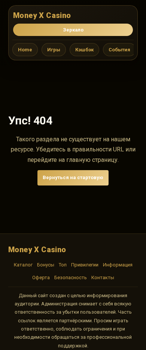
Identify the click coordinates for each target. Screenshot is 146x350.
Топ (63, 265)
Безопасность (70, 277)
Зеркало (73, 30)
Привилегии (84, 265)
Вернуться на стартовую (73, 177)
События (119, 49)
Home (25, 49)
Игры (53, 49)
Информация (118, 265)
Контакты (102, 277)
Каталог (23, 265)
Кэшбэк (84, 49)
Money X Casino (42, 15)
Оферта (41, 277)
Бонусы (45, 265)
